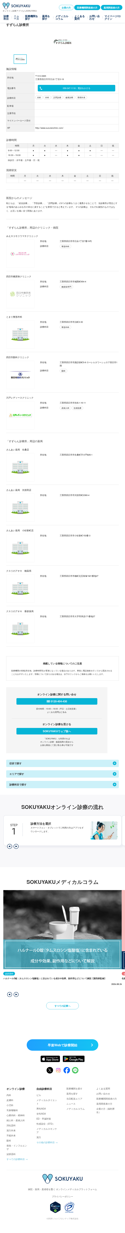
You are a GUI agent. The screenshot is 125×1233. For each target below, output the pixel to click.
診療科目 (6, 17)
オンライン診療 (16, 1089)
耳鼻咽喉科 (12, 1110)
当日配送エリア (74, 1098)
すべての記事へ (62, 1005)
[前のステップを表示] (9, 846)
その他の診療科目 (45, 1142)
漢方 (38, 1137)
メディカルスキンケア (46, 1130)
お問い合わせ (94, 17)
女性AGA (41, 1113)
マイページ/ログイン (112, 17)
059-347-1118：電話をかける (76, 88)
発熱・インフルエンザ (17, 1147)
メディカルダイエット (46, 1101)
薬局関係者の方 (112, 7)
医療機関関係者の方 (87, 7)
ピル (38, 1095)
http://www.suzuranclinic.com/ (49, 127)
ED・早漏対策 (43, 1118)
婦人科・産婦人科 (16, 1120)
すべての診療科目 (16, 1159)
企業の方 (66, 7)
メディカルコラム (61, 17)
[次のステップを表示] (16, 846)
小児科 (10, 1105)
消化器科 (11, 1125)
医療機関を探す (31, 17)
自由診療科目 (44, 1089)
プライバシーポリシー (62, 1196)
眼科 (9, 1140)
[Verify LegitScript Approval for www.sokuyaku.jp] (55, 1207)
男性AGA (41, 1108)
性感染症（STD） (45, 1123)
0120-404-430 (59, 701)
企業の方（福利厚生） (105, 1110)
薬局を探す (46, 17)
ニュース (16, 17)
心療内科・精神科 (16, 1115)
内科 (9, 1095)
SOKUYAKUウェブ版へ (57, 731)
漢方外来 (11, 1130)
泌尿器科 (11, 1154)
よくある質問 (79, 17)
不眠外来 (11, 1135)
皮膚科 (10, 1100)
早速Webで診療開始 (62, 1045)
